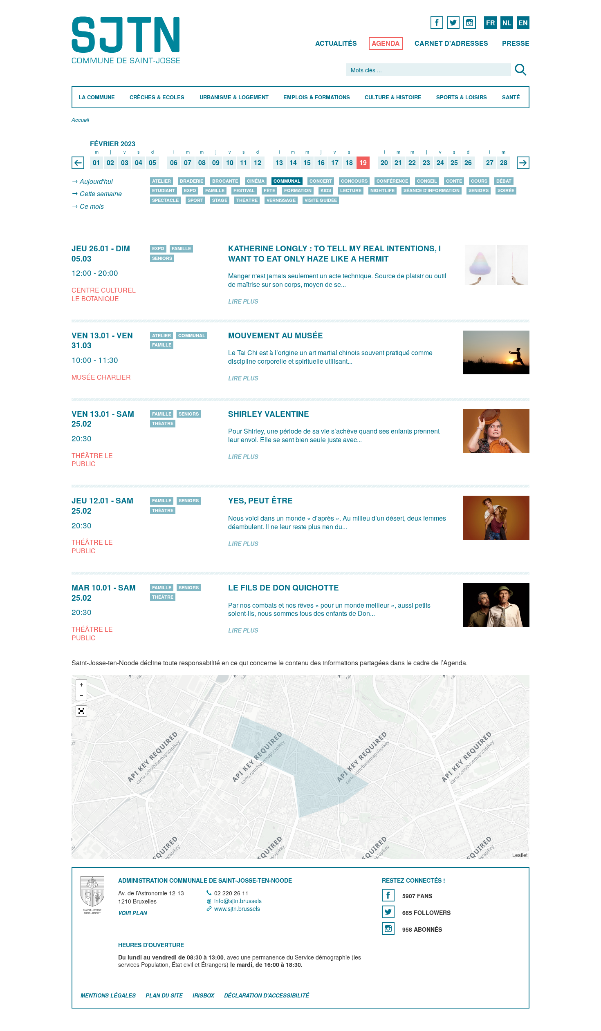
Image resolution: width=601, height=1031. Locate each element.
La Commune (96, 97)
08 (202, 163)
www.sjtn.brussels (237, 908)
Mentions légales (108, 996)
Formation (298, 190)
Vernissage (281, 200)
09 (216, 163)
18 (349, 163)
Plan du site (164, 996)
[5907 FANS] (388, 895)
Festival (244, 190)
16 (321, 163)
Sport (195, 200)
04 (138, 163)
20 (384, 163)
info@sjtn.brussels (238, 900)
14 (293, 163)
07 (187, 163)
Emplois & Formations (316, 97)
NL (506, 22)
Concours (354, 181)
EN (523, 22)
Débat (503, 181)
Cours (479, 181)
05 (152, 163)
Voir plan (132, 913)
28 (503, 163)
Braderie (191, 181)
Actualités (336, 43)
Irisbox (203, 996)
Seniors (479, 190)
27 (489, 163)
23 (426, 163)
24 (440, 163)
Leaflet (519, 855)
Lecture (350, 190)
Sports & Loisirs (461, 97)
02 (110, 163)
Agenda (386, 43)
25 (454, 163)
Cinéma (256, 181)
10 (229, 163)
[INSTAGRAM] (469, 22)
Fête (269, 190)
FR (490, 22)
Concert (320, 181)
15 (307, 163)
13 (279, 163)
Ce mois (92, 206)
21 (398, 163)
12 (257, 163)
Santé (511, 97)
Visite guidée (321, 200)
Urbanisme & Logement (234, 97)
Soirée (506, 190)
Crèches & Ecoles (157, 97)
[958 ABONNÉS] (388, 928)
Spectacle (165, 200)
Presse (515, 43)
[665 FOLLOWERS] (388, 912)
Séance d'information (432, 190)
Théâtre (247, 200)
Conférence (392, 181)
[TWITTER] (453, 22)
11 (243, 163)
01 (96, 163)
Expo (190, 190)
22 (412, 163)
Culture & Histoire (393, 97)
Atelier (161, 181)
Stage (219, 200)
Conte (454, 181)
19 (363, 163)
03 (124, 163)
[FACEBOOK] (437, 22)
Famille (214, 190)
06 (173, 163)
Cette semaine (101, 194)
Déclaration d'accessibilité (266, 996)
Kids (326, 190)
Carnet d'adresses (451, 43)
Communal (287, 181)
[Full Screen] (81, 711)
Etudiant (163, 190)
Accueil (80, 119)
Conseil (427, 181)
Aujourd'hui (96, 181)
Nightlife (382, 190)
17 (335, 163)
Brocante (225, 181)
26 (468, 163)
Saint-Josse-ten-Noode (127, 39)
